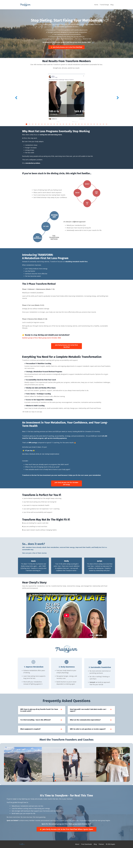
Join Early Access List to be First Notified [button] (66, 346)
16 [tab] (72, 124)
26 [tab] (103, 124)
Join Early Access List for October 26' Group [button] (66, 483)
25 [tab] (100, 124)
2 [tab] (29, 124)
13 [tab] (63, 124)
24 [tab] (97, 124)
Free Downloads (86, 844)
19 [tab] (82, 124)
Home (96, 5)
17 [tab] (76, 124)
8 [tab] (48, 124)
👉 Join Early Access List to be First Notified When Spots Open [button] (66, 829)
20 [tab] (85, 124)
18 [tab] (79, 124)
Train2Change (104, 5)
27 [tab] (106, 124)
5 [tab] (39, 124)
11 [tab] (57, 124)
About (77, 844)
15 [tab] (69, 124)
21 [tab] (88, 124)
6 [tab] (42, 124)
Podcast (101, 844)
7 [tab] (45, 124)
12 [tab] (60, 124)
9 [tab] (51, 124)
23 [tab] (94, 124)
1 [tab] (26, 124)
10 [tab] (54, 124)
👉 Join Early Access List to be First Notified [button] (66, 47)
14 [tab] (66, 124)
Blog (111, 5)
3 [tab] (32, 124)
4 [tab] (35, 124)
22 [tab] (91, 124)
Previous (15, 97)
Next (117, 97)
